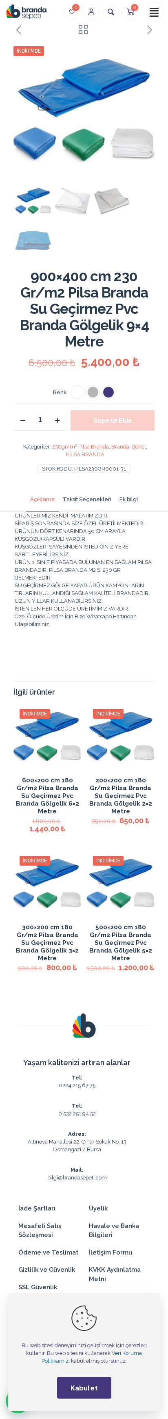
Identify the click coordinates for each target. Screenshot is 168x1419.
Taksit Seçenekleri (87, 499)
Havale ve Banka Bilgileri (114, 1230)
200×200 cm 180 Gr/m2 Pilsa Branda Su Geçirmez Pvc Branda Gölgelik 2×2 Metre (120, 796)
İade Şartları (36, 1208)
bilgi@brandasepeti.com (77, 1178)
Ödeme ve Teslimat (48, 1252)
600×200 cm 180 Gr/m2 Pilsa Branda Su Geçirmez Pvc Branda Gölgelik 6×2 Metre (47, 796)
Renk (59, 392)
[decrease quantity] (22, 420)
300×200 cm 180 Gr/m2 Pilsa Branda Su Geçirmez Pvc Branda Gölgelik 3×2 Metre (47, 943)
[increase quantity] (57, 420)
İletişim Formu (110, 1252)
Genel (139, 447)
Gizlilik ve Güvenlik (46, 1269)
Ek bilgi (128, 499)
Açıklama (42, 499)
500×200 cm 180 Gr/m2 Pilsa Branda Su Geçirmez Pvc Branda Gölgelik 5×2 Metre (120, 943)
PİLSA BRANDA (85, 454)
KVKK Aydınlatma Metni (115, 1274)
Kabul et (84, 1387)
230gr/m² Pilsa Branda (80, 447)
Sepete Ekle (112, 420)
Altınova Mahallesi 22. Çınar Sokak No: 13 (77, 1142)
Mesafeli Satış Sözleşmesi (39, 1230)
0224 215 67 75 (77, 1085)
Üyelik (98, 1208)
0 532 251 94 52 (77, 1113)
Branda (120, 447)
